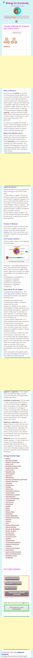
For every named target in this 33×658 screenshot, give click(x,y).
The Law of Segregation (13, 529)
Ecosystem (9, 546)
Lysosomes (9, 483)
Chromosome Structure (13, 494)
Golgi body (9, 475)
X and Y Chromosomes (12, 498)
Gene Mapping (10, 535)
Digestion (8, 519)
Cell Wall (8, 487)
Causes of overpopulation (13, 552)
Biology (8, 458)
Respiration (9, 514)
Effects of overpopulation (13, 554)
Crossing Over (10, 533)
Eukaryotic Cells (10, 472)
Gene (7, 523)
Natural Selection (11, 527)
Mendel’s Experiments (12, 525)
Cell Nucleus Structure (12, 491)
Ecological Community (12, 544)
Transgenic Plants (11, 536)
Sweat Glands (10, 550)
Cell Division (9, 504)
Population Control (11, 555)
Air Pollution (9, 557)
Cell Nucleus (9, 489)
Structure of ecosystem (13, 548)
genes (24, 404)
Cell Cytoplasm (10, 474)
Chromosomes (10, 493)
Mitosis (8, 508)
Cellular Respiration (12, 515)
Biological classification (13, 462)
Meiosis (8, 510)
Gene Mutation (10, 540)
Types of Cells (10, 470)
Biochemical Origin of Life (13, 466)
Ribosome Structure (12, 481)
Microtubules (10, 485)
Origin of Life (9, 464)
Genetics (8, 521)
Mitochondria (10, 477)
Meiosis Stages (10, 512)
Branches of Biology (12, 460)
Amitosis (8, 506)
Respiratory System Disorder (17, 593)
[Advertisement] (16, 72)
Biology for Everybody (17, 3)
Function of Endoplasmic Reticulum (16, 479)
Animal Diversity (12, 578)
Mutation (8, 538)
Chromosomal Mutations (13, 542)
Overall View (16, 33)
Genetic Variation (11, 531)
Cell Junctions (10, 502)
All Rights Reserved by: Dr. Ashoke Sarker (14, 656)
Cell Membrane (10, 500)
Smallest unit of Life (12, 468)
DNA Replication (10, 496)
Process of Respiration (12, 517)
